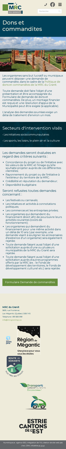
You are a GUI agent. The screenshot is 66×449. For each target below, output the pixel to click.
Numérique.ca (9, 443)
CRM (28, 446)
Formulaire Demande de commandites (30, 282)
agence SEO (21, 443)
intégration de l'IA (34, 443)
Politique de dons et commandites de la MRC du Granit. (31, 83)
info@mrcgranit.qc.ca (11, 320)
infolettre (34, 446)
